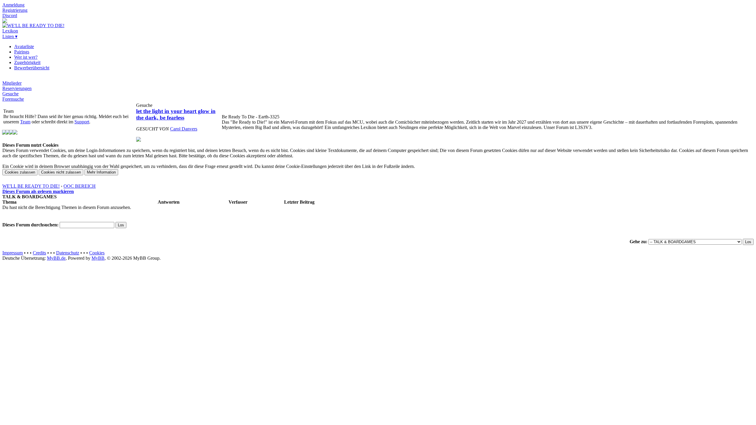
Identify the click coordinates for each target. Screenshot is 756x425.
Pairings (21, 51)
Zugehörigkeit (27, 62)
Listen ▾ (9, 36)
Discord (9, 15)
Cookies (97, 252)
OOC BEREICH (79, 186)
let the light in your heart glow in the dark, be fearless (176, 114)
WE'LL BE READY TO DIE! (31, 186)
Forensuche (13, 99)
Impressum (12, 252)
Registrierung (14, 10)
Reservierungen (17, 88)
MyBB (98, 258)
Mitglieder (12, 83)
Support (81, 121)
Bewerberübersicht (31, 67)
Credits (39, 252)
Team (25, 121)
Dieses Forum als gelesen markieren (38, 191)
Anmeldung (13, 4)
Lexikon (10, 30)
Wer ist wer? (26, 57)
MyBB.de (56, 258)
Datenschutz (67, 252)
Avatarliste (24, 46)
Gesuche (10, 93)
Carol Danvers (183, 128)
